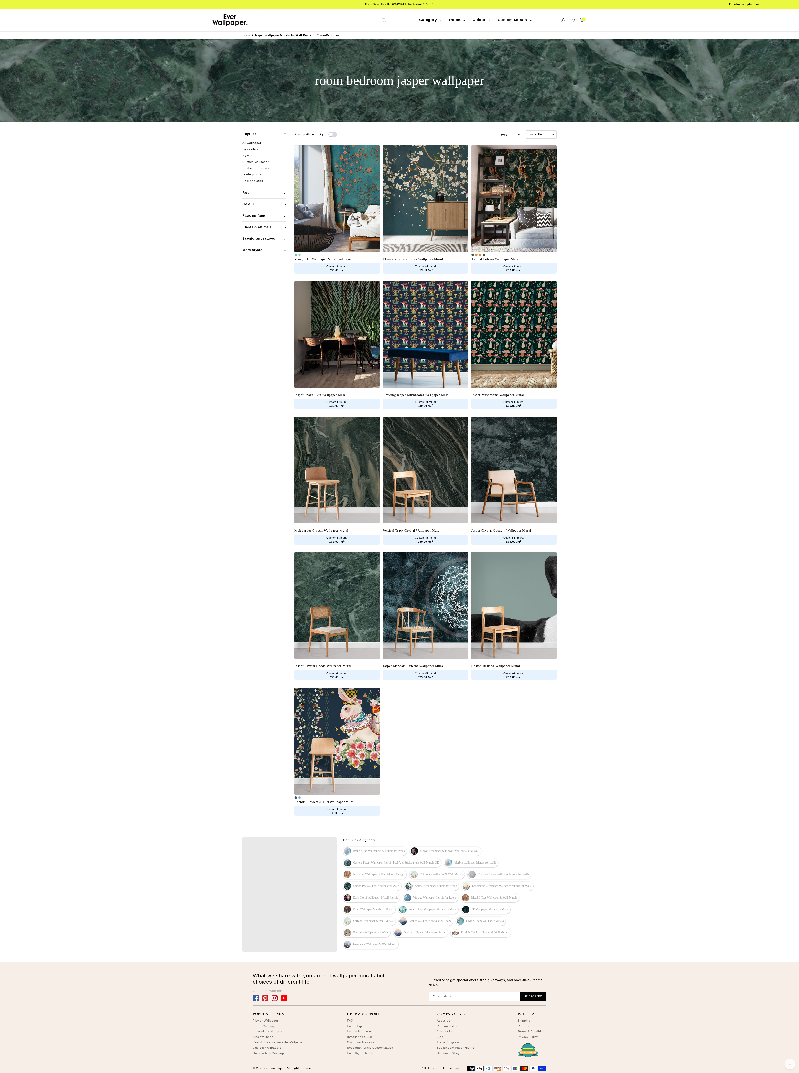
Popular (249, 134)
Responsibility (447, 1026)
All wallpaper (251, 143)
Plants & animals (257, 227)
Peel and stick (252, 180)
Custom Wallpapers (267, 1047)
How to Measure (359, 1031)
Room (247, 192)
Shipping (524, 1020)
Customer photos (744, 4)
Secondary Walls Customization (370, 1047)
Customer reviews (255, 168)
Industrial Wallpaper (267, 1031)
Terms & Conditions (532, 1031)
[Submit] (384, 20)
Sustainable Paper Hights (455, 1047)
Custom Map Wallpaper (270, 1053)
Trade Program (448, 1042)
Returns (523, 1026)
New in (247, 155)
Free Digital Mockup (362, 1053)
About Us (443, 1020)
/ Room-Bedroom (327, 35)
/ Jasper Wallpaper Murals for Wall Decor (281, 35)
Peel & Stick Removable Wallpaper (278, 1042)
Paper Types (356, 1026)
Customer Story (448, 1053)
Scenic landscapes (258, 238)
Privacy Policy (528, 1036)
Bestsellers (250, 149)
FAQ (350, 1020)
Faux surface (253, 215)
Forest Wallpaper (265, 1026)
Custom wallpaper (255, 161)
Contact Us (445, 1031)
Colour (248, 204)
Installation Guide (360, 1036)
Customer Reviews (361, 1042)
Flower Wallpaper (265, 1020)
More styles (252, 250)
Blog (440, 1036)
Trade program (253, 174)
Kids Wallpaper (264, 1036)
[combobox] (325, 20)
